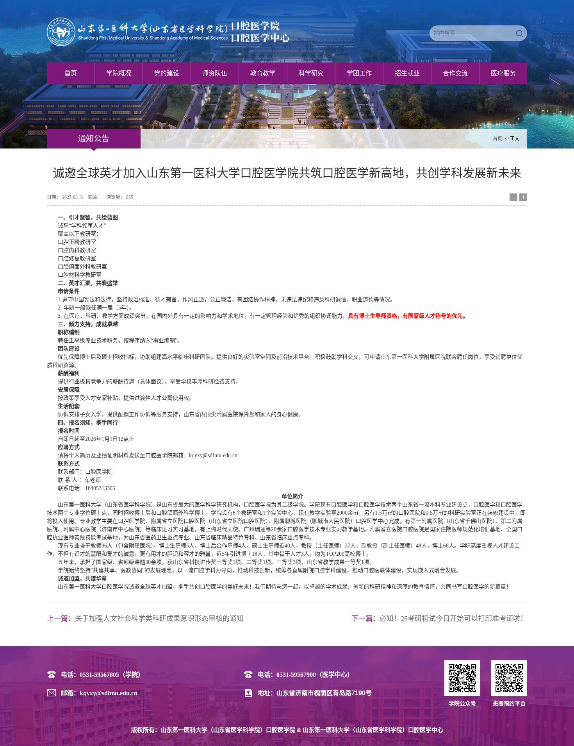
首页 (497, 138)
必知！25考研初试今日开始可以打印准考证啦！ (453, 619)
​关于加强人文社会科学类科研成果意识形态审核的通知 (159, 619)
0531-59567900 (296, 674)
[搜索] (520, 33)
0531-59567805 (99, 674)
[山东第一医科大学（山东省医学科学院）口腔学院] (175, 32)
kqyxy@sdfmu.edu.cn (108, 693)
